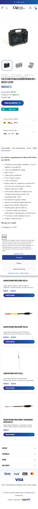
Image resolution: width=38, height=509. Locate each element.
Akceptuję (19, 257)
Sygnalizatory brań (28, 75)
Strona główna (4, 75)
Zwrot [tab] (29, 148)
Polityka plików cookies (13, 273)
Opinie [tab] (35, 148)
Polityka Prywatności (24, 273)
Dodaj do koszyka (11, 103)
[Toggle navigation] (2, 7)
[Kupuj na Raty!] (9, 109)
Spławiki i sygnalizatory (16, 75)
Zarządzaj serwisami (18, 253)
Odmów (19, 263)
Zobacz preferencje (19, 269)
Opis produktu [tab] (5, 148)
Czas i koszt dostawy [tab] (18, 148)
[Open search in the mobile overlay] (7, 8)
